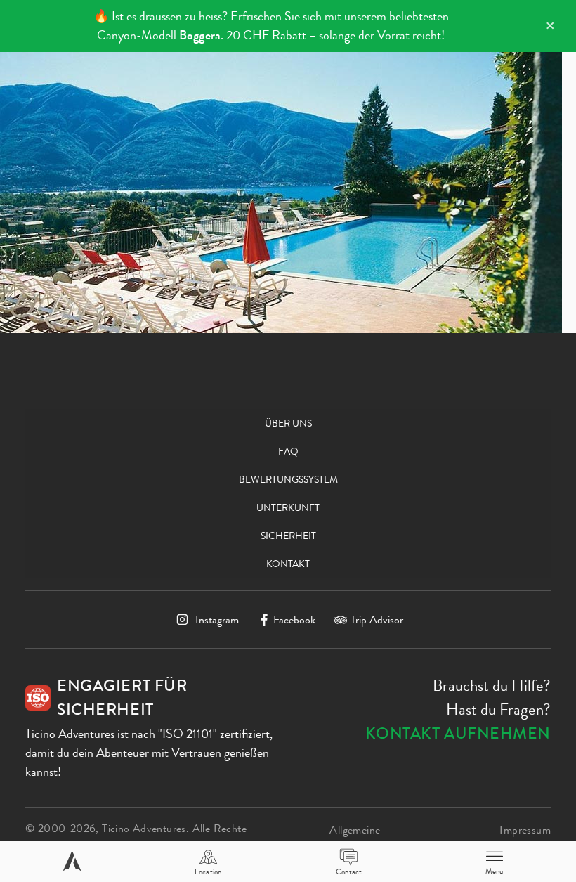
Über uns (288, 423)
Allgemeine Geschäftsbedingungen (382, 838)
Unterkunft (288, 507)
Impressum (525, 830)
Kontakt (288, 564)
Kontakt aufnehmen (458, 733)
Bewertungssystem (288, 479)
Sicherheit (288, 535)
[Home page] (72, 861)
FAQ (288, 451)
